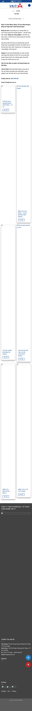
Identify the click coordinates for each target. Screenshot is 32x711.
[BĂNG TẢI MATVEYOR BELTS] (8, 425)
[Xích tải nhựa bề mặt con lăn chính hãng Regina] (24, 286)
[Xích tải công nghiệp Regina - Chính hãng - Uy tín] (8, 92)
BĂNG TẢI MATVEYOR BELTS (6, 491)
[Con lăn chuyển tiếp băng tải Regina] (8, 286)
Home (13, 11)
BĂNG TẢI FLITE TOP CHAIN (23, 490)
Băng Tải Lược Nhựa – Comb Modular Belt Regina (22, 213)
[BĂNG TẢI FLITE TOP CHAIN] (24, 425)
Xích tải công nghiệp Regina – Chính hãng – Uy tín (7, 104)
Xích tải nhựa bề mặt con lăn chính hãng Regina (23, 353)
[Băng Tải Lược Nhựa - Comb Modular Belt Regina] (24, 147)
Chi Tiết (6, 110)
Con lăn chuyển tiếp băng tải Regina (7, 352)
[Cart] (29, 5)
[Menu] (2, 5)
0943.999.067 (15, 78)
